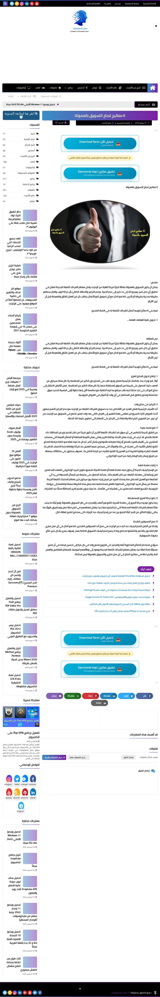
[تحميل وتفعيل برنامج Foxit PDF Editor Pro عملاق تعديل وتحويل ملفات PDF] (30, 601)
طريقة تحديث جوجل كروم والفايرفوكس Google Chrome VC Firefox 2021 (117, 597)
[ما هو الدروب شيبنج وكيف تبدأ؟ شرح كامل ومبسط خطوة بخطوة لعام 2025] (30, 481)
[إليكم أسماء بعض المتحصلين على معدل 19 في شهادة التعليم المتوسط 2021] (30, 319)
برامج (32, 179)
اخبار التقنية (26, 96)
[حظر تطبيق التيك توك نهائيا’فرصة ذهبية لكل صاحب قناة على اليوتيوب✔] (30, 215)
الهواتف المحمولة (49, 96)
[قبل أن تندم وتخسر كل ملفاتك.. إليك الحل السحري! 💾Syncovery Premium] (30, 575)
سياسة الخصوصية (132, 3)
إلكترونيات (21, 88)
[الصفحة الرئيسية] (153, 87)
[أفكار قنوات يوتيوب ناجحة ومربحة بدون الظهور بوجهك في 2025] (30, 431)
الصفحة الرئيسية (149, 3)
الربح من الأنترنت (133, 88)
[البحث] (5, 3)
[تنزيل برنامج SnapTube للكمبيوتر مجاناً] (30, 858)
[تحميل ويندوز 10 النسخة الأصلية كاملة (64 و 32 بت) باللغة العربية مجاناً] (30, 935)
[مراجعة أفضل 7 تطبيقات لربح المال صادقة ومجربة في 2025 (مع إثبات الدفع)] (30, 381)
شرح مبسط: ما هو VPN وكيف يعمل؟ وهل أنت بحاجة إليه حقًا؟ (122, 611)
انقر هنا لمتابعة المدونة (20, 113)
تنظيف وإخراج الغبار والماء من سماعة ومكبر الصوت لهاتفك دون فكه (119, 583)
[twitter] (35, 992)
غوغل (94, 88)
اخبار (33, 134)
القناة (11, 96)
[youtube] (37, 3)
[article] (72, 719)
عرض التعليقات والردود (53, 757)
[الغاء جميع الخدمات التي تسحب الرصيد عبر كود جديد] (30, 242)
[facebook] (40, 992)
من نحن (118, 3)
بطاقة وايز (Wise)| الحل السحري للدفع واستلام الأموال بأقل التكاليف (120, 604)
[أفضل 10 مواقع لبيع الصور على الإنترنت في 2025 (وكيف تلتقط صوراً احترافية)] (30, 454)
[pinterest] (32, 3)
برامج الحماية (29, 184)
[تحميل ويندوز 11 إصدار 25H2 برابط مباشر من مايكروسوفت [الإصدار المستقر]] (30, 908)
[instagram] (22, 3)
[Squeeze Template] (155, 992)
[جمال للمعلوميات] (80, 21)
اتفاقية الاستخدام (93, 3)
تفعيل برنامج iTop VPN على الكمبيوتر (24, 735)
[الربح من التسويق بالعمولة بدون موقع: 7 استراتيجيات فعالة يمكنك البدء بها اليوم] (30, 508)
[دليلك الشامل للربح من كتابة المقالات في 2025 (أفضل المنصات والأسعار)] (30, 408)
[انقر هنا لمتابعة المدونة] (21, 117)
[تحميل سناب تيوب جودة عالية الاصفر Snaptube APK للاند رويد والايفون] (30, 881)
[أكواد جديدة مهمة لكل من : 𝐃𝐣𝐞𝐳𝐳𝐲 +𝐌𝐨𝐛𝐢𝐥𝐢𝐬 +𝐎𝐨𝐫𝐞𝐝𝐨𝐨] (30, 346)
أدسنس (80, 88)
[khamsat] (17, 3)
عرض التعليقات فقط (77, 757)
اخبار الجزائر (30, 145)
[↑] (80, 988)
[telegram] (12, 3)
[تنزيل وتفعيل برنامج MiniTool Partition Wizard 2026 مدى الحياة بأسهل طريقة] (30, 651)
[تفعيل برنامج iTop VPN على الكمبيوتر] (21, 718)
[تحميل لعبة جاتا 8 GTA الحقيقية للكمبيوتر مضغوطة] (30, 678)
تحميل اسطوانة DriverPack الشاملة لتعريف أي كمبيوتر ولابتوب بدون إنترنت (116, 576)
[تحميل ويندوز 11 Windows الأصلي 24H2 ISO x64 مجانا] (30, 835)
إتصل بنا (107, 3)
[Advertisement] (80, 58)
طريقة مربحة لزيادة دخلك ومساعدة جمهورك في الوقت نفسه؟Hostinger (117, 590)
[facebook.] (42, 3)
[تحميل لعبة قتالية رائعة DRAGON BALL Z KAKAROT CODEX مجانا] (30, 548)
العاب (37, 88)
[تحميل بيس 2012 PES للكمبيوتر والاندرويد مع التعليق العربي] (30, 628)
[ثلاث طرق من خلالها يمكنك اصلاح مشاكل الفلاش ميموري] (30, 962)
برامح (70, 88)
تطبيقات (53, 88)
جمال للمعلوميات (119, 992)
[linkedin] (27, 3)
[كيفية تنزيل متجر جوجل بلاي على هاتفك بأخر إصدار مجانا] (30, 269)
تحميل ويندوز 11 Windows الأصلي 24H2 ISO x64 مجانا (50, 104)
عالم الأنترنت (111, 88)
